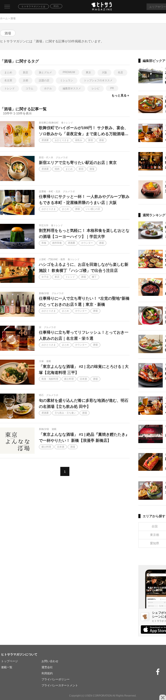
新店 (25, 72)
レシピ (95, 88)
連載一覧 (6, 667)
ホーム (4, 18)
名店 (120, 72)
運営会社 (47, 667)
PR (112, 88)
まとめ (8, 72)
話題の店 (44, 80)
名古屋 (8, 80)
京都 (25, 80)
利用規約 (47, 673)
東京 (88, 72)
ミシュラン (66, 80)
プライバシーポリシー (56, 679)
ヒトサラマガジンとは (33, 6)
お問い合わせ (50, 661)
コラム (29, 88)
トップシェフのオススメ (98, 80)
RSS (56, 6)
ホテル (48, 88)
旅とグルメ (45, 72)
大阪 (104, 72)
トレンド (9, 88)
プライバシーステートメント (60, 685)
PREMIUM (69, 72)
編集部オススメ (72, 88)
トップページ (9, 661)
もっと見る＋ (121, 95)
